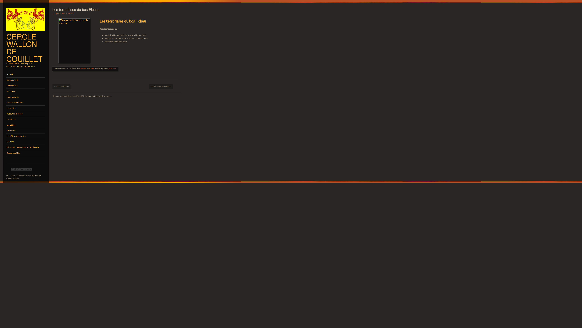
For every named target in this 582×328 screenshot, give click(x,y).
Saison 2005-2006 (87, 69)
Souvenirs (11, 131)
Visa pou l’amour (61, 86)
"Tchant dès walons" (17, 176)
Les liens (10, 142)
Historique (11, 91)
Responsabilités (13, 153)
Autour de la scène (15, 114)
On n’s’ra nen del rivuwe (161, 86)
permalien (112, 69)
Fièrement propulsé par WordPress (67, 96)
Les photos (11, 108)
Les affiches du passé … (16, 136)
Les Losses (11, 125)
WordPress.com (104, 96)
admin (71, 14)
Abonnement (12, 80)
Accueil (10, 74)
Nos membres (12, 97)
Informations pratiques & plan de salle (23, 147)
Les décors (11, 119)
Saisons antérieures (15, 103)
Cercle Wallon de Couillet (24, 47)
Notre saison (12, 86)
